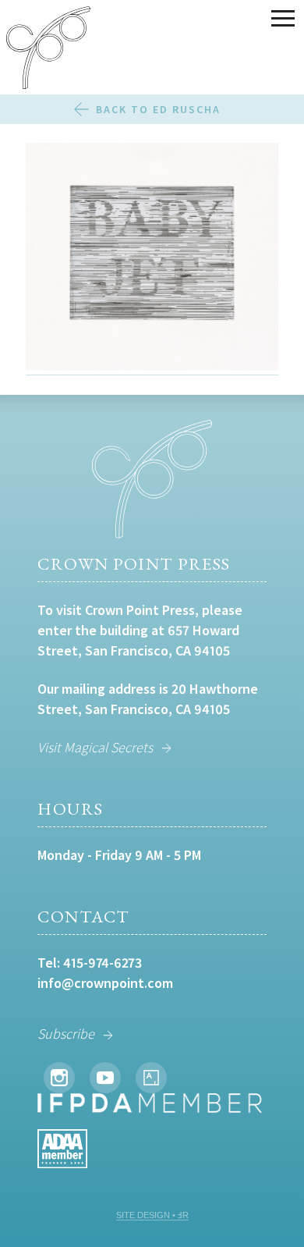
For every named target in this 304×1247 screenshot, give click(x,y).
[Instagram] (59, 1077)
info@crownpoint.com (105, 983)
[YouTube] (105, 1077)
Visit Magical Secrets (95, 747)
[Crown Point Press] (48, 50)
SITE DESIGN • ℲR (152, 1215)
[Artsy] (151, 1077)
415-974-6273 (102, 963)
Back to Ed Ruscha (158, 109)
